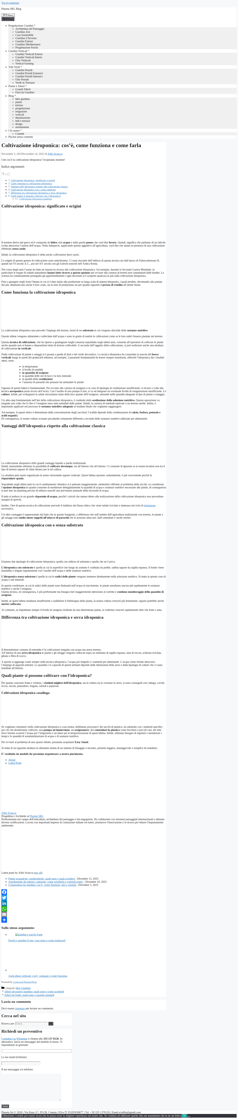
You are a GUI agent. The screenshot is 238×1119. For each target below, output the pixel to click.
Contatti (19, 133)
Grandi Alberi (22, 89)
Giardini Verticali (17, 51)
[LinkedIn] (83, 903)
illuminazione (22, 117)
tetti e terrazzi (22, 120)
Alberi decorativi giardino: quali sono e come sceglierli (34, 991)
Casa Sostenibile (24, 35)
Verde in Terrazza (25, 82)
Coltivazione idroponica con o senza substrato (33, 189)
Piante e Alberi (16, 86)
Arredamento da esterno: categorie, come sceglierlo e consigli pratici (45, 881)
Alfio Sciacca (8, 812)
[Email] (83, 914)
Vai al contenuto (10, 2)
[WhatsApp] (83, 909)
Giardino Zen (22, 31)
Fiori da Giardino (24, 92)
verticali (19, 114)
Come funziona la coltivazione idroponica (31, 183)
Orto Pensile (22, 79)
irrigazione (21, 111)
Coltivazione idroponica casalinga (35, 199)
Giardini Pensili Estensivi (29, 73)
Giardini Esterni (24, 41)
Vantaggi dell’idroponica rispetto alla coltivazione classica (39, 186)
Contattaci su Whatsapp (14, 1038)
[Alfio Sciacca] (23, 809)
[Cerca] (50, 1024)
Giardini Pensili (23, 70)
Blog (11, 95)
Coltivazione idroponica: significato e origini (33, 180)
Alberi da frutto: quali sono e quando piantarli (29, 995)
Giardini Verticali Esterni (29, 54)
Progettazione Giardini (20, 25)
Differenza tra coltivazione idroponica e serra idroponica (39, 192)
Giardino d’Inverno (26, 38)
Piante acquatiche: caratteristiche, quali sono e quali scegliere (41, 878)
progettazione (22, 108)
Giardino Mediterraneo (27, 44)
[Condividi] (83, 920)
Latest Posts (14, 762)
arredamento (22, 127)
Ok (184, 1115)
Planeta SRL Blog (11, 8)
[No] (188, 1116)
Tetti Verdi (14, 66)
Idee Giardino (23, 988)
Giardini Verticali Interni (28, 57)
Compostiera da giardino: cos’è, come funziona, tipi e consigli (42, 884)
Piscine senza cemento (20, 136)
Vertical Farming (24, 63)
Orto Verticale (23, 60)
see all (38, 872)
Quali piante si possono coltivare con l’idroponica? (36, 196)
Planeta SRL (37, 816)
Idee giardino (22, 98)
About (11, 759)
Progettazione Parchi (26, 47)
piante (18, 102)
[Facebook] (83, 892)
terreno (19, 105)
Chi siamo (14, 130)
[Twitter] (83, 897)
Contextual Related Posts (25, 982)
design (18, 123)
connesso (20, 1008)
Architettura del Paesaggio (29, 28)
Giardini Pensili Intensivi (29, 76)
